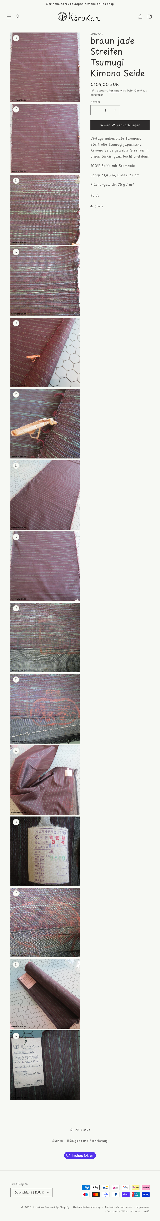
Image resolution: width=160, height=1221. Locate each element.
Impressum (143, 1207)
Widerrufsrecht (130, 1211)
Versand (114, 90)
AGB (147, 1211)
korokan (38, 1207)
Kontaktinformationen (118, 1207)
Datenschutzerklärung (86, 1207)
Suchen (57, 1140)
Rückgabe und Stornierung (87, 1140)
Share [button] (99, 206)
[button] (8, 16)
